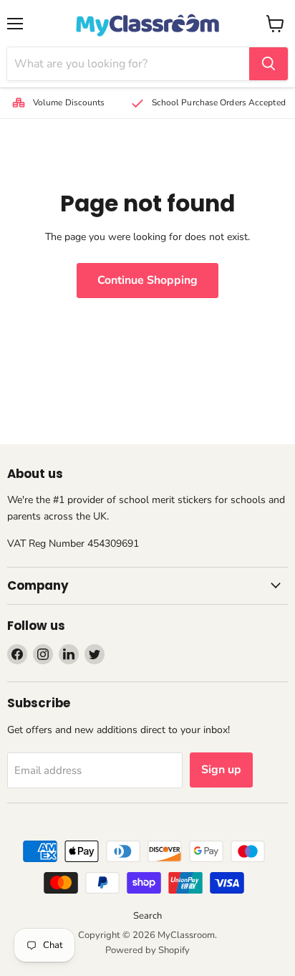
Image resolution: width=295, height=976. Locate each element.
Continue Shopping (147, 280)
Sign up (221, 770)
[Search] (268, 63)
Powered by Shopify (147, 950)
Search (147, 915)
